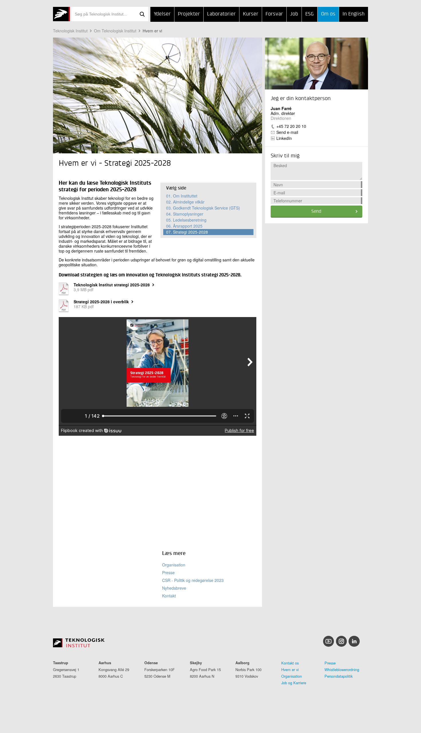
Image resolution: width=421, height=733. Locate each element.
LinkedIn (284, 138)
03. (203, 208)
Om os (328, 14)
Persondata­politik (338, 676)
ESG (309, 14)
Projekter (189, 14)
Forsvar (274, 14)
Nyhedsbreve (174, 588)
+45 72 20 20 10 (291, 126)
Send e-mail (287, 132)
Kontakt (169, 596)
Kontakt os (290, 663)
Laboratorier (221, 14)
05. (186, 220)
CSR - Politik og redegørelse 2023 (193, 580)
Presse (168, 572)
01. (181, 196)
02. (185, 202)
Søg (142, 14)
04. (184, 214)
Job (294, 14)
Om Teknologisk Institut (115, 31)
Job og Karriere (293, 682)
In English (354, 14)
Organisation (173, 565)
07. (187, 232)
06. (184, 226)
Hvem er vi (152, 31)
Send (316, 211)
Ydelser (162, 14)
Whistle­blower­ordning (341, 669)
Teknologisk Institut (70, 31)
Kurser (250, 14)
